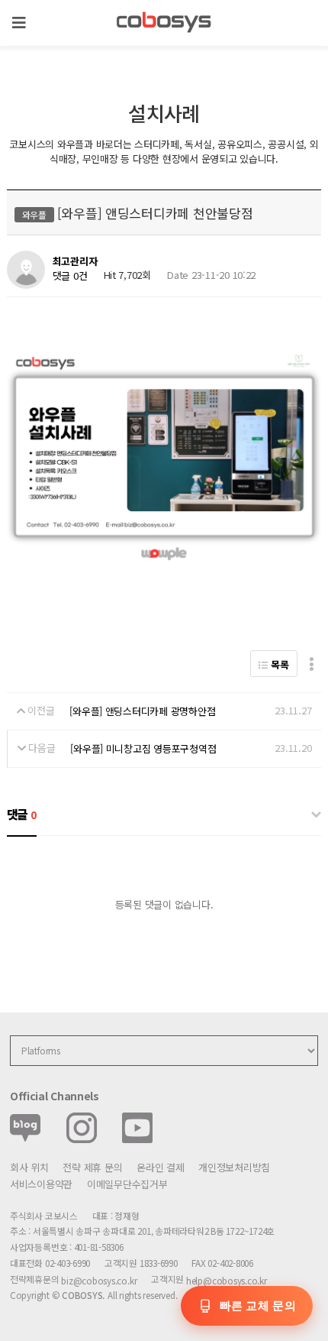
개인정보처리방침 (234, 1167)
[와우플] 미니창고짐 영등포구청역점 (143, 748)
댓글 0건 (70, 275)
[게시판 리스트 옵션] (311, 663)
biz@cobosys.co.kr (99, 1280)
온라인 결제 (160, 1167)
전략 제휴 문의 (92, 1167)
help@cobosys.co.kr (226, 1280)
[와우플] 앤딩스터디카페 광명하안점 (142, 711)
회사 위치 (29, 1167)
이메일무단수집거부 (127, 1184)
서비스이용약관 (41, 1184)
